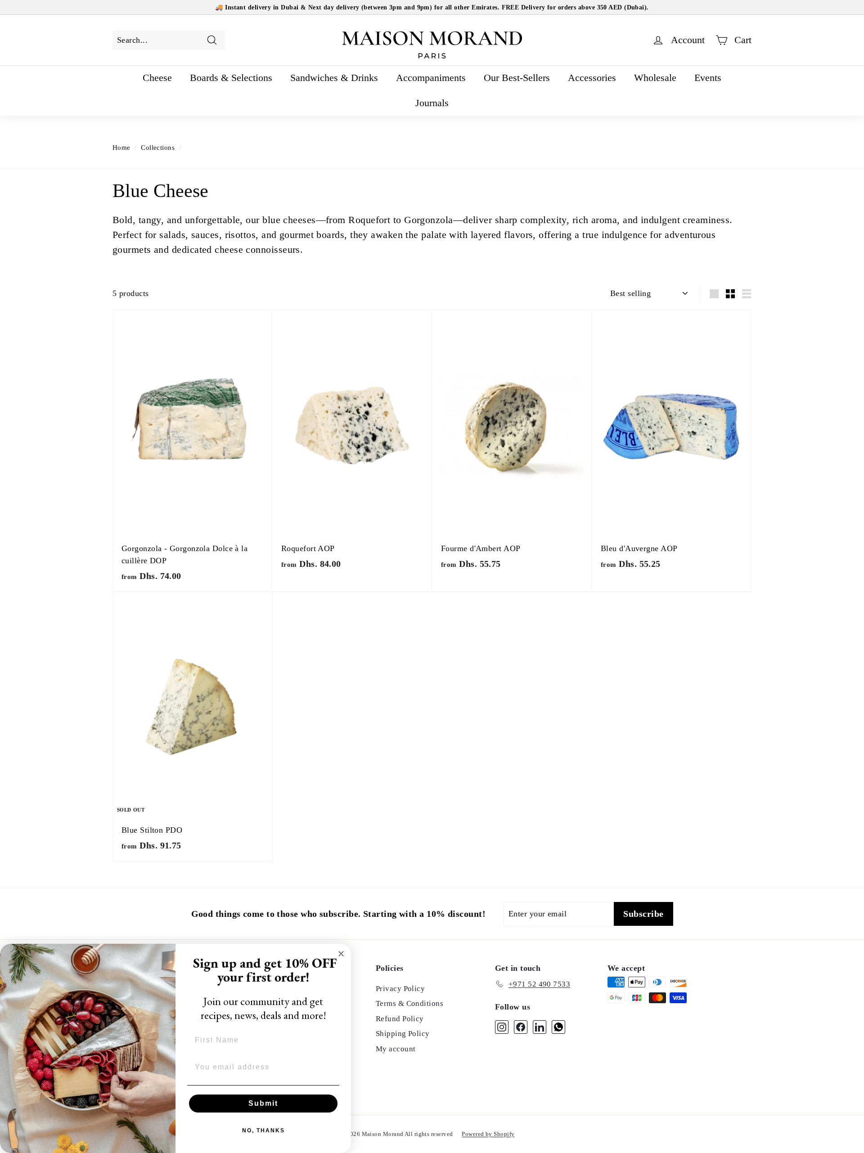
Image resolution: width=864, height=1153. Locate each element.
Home (121, 147)
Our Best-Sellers (517, 77)
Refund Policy (400, 1018)
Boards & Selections (231, 77)
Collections (158, 147)
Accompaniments (431, 77)
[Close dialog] (341, 953)
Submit (263, 1103)
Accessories (592, 77)
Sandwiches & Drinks (334, 77)
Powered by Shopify (488, 1134)
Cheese (157, 77)
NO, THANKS (263, 1130)
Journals (432, 102)
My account (396, 1049)
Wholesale (655, 77)
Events (707, 77)
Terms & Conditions (409, 1003)
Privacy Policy (400, 988)
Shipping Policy (403, 1033)
